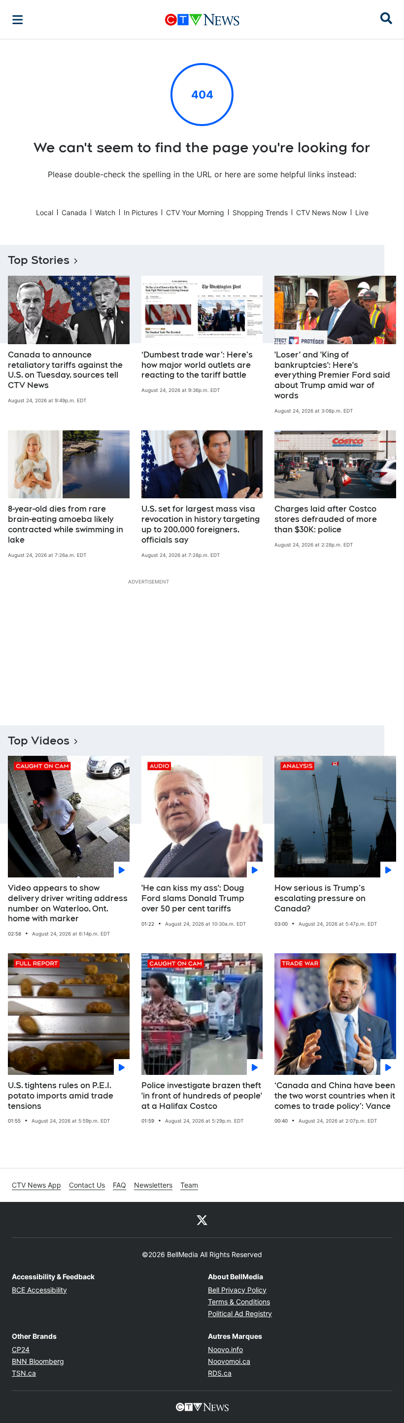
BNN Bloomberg (38, 1361)
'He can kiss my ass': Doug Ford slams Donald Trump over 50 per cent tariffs (192, 898)
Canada (74, 212)
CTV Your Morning (195, 212)
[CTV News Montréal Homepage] (202, 20)
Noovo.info (225, 1349)
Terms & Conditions (239, 1301)
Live (362, 212)
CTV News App (36, 1185)
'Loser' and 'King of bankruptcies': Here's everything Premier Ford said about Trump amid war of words (332, 375)
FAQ (119, 1185)
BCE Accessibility (39, 1290)
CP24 (21, 1349)
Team (189, 1185)
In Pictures (141, 212)
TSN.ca (24, 1373)
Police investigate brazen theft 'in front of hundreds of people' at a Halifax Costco (201, 1096)
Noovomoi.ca (229, 1361)
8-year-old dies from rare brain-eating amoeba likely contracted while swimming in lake (65, 524)
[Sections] (18, 20)
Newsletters (153, 1185)
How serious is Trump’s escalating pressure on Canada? (320, 898)
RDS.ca (220, 1373)
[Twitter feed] (202, 1220)
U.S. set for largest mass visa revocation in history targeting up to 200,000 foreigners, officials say (200, 524)
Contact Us (87, 1185)
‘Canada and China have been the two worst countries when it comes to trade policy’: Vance (334, 1096)
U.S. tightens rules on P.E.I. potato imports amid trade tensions (60, 1096)
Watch (105, 212)
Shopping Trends (260, 212)
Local (44, 212)
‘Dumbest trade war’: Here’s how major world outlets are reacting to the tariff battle (197, 365)
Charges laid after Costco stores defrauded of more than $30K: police (325, 519)
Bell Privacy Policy (237, 1290)
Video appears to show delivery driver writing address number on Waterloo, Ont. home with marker (68, 903)
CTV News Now (321, 212)
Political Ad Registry (240, 1313)
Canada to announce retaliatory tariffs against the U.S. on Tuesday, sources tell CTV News (65, 370)
